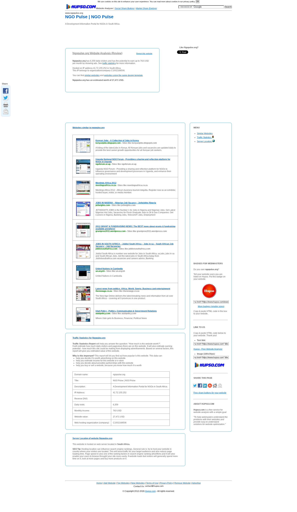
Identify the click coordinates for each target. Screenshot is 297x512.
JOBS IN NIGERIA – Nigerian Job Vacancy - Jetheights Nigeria (126, 203)
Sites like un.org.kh (115, 271)
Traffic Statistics (204, 137)
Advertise (196, 483)
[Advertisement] (127, 35)
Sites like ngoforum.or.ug (124, 164)
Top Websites (123, 483)
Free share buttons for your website (210, 393)
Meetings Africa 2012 (106, 183)
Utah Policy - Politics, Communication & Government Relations (126, 311)
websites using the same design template (123, 75)
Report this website (144, 53)
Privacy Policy (166, 483)
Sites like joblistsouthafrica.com (134, 249)
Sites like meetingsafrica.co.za (133, 185)
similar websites (92, 75)
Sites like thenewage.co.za (126, 291)
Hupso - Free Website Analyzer (208, 349)
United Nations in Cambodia (109, 269)
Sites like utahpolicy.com (124, 313)
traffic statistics (109, 63)
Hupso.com (150, 491)
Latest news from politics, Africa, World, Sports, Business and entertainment (133, 288)
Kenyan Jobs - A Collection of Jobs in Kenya (117, 140)
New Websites (138, 483)
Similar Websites (205, 133)
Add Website (110, 483)
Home (99, 483)
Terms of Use (152, 483)
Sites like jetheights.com (124, 205)
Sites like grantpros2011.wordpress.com (147, 231)
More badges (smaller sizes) (211, 306)
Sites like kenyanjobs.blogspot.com (139, 143)
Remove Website (182, 483)
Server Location (204, 141)
